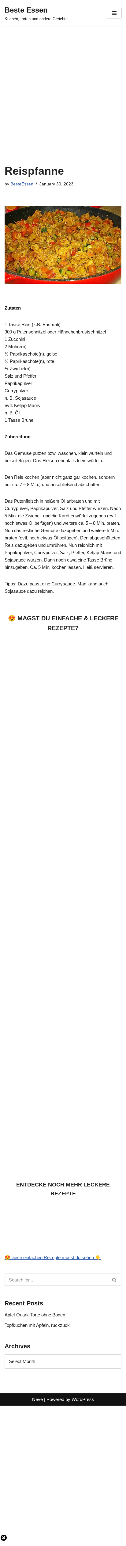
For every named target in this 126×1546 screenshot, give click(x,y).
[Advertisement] (63, 92)
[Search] (114, 1280)
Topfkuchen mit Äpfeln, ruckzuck (37, 1325)
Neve (37, 1399)
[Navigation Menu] (114, 13)
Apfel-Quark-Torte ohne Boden (35, 1314)
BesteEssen (21, 184)
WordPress (83, 1399)
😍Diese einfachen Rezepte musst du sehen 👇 (53, 1257)
